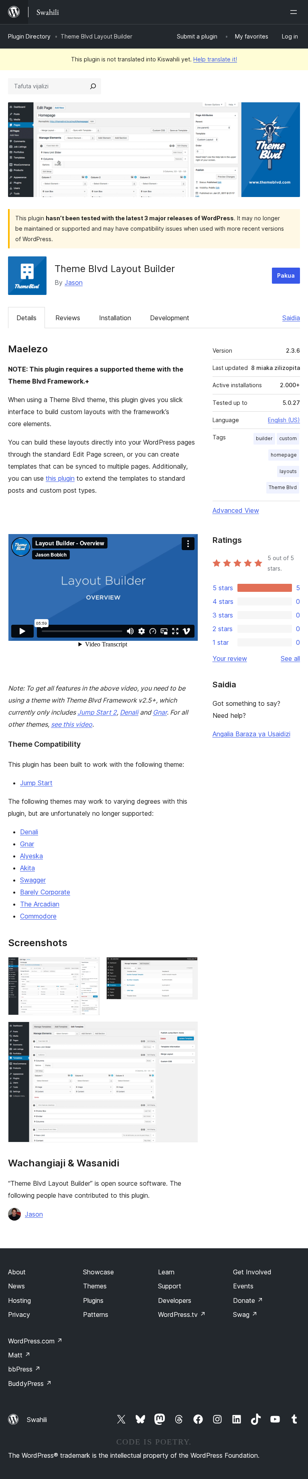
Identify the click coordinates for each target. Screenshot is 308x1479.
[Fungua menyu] (295, 12)
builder (264, 438)
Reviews (67, 318)
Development (169, 318)
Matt (19, 1355)
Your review (230, 658)
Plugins (93, 1300)
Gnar (160, 712)
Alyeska (31, 856)
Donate (248, 1300)
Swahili (37, 1420)
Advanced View (236, 510)
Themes (95, 1286)
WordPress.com (35, 1341)
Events (243, 1286)
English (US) (284, 419)
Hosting (19, 1300)
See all (290, 658)
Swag (245, 1314)
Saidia (291, 318)
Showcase (98, 1272)
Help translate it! (215, 59)
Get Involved (252, 1272)
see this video (71, 724)
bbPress (24, 1369)
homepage (284, 455)
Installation (115, 318)
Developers (174, 1300)
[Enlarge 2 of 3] (187, 968)
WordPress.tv (182, 1314)
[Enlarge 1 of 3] (89, 968)
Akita (27, 868)
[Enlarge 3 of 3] (187, 1032)
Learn (166, 1272)
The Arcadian (39, 904)
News (16, 1286)
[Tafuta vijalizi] (93, 86)
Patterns (95, 1314)
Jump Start (36, 783)
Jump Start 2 (97, 712)
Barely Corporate (45, 892)
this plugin (60, 478)
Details (26, 318)
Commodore (38, 916)
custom (288, 438)
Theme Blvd (283, 487)
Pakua (286, 275)
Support (169, 1286)
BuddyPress (30, 1383)
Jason (74, 282)
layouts (288, 471)
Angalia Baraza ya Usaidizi (251, 734)
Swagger (33, 880)
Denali (129, 712)
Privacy (19, 1314)
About (17, 1272)
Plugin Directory (29, 36)
